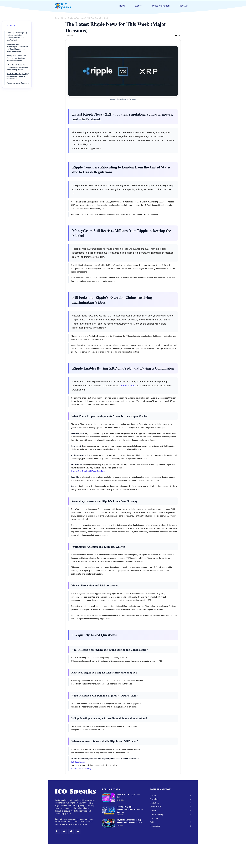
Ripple (63, 18)
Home (57, 18)
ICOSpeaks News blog (81, 768)
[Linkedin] (57, 831)
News (122, 6)
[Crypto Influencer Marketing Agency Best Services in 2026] (108, 823)
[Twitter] (71, 831)
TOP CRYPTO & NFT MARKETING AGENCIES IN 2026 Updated (130, 809)
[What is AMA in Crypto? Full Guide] (108, 797)
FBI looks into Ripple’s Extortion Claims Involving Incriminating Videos (17, 67)
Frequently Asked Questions (18, 83)
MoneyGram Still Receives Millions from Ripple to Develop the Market (17, 58)
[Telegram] (64, 831)
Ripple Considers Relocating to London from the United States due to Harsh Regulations (17, 47)
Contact (184, 6)
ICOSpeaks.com (78, 762)
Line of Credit (127, 385)
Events (138, 6)
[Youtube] (77, 831)
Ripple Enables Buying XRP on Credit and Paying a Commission (18, 76)
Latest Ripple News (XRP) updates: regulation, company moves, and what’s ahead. (17, 36)
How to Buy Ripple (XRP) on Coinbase (88, 471)
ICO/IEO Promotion (161, 6)
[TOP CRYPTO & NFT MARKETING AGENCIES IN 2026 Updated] (108, 810)
